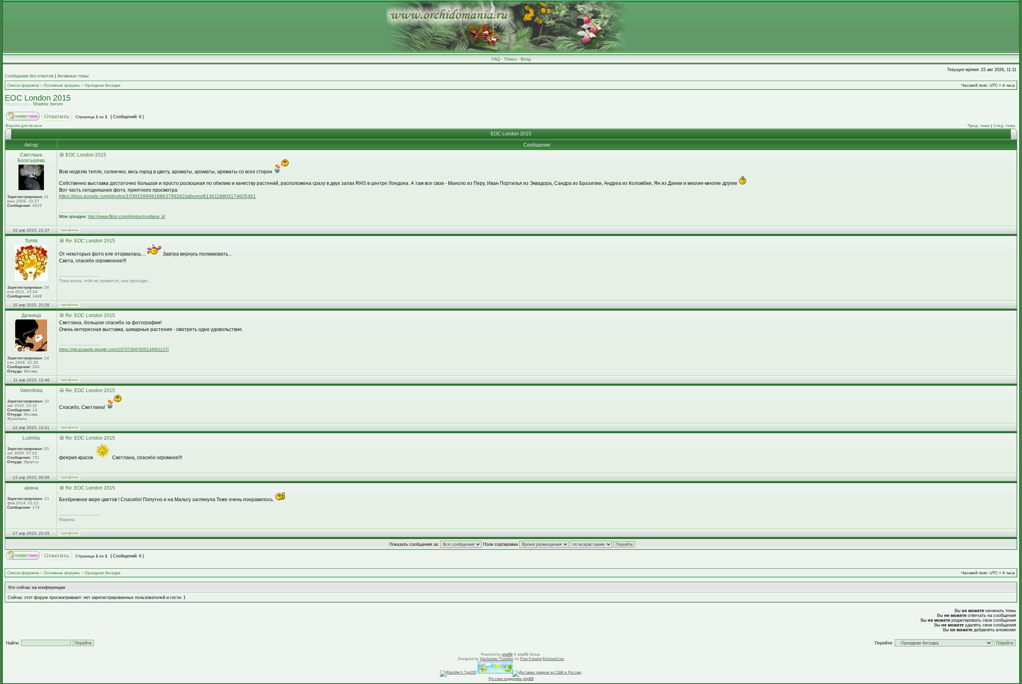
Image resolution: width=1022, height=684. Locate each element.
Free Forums (531, 659)
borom (56, 103)
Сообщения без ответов (29, 75)
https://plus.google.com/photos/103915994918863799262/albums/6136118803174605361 (157, 196)
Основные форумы (62, 85)
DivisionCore (553, 659)
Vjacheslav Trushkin (496, 659)
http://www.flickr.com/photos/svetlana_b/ (126, 216)
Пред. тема (979, 125)
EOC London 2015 (38, 97)
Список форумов (23, 85)
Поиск (510, 59)
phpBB (507, 654)
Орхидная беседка (103, 85)
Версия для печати (24, 125)
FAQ (495, 59)
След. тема (1004, 125)
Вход (526, 59)
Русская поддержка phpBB (511, 679)
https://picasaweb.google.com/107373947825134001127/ (114, 349)
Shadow (40, 103)
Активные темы (73, 75)
